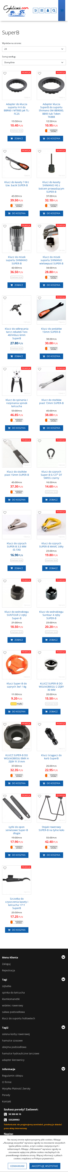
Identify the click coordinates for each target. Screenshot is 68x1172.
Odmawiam (17, 1166)
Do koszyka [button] (53, 138)
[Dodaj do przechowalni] (4, 73)
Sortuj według (9, 56)
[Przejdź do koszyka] (61, 10)
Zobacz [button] (18, 138)
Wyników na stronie (11, 43)
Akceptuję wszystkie (45, 1166)
